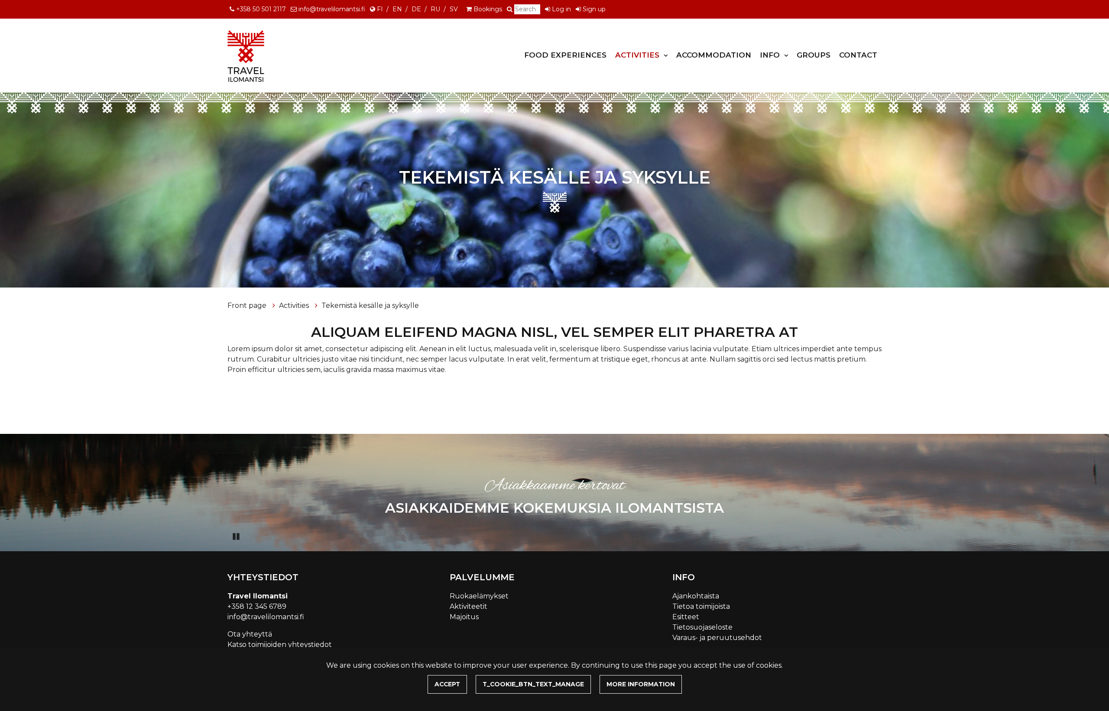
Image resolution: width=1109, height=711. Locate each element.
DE (416, 9)
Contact (858, 55)
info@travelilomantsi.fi (331, 9)
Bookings (487, 9)
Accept (447, 684)
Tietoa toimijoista (701, 606)
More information (640, 684)
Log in (561, 9)
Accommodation (713, 55)
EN (397, 9)
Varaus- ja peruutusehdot (717, 637)
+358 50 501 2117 (261, 9)
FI (380, 9)
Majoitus (464, 617)
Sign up (594, 9)
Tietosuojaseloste (702, 627)
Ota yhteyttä (249, 634)
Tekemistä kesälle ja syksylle (370, 305)
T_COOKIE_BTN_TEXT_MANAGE (533, 684)
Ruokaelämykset (479, 596)
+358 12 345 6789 (256, 606)
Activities (638, 55)
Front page (247, 305)
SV (454, 9)
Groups (813, 55)
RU (435, 9)
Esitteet (685, 617)
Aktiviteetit (468, 606)
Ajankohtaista (695, 596)
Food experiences (565, 55)
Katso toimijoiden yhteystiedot (279, 644)
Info (771, 55)
